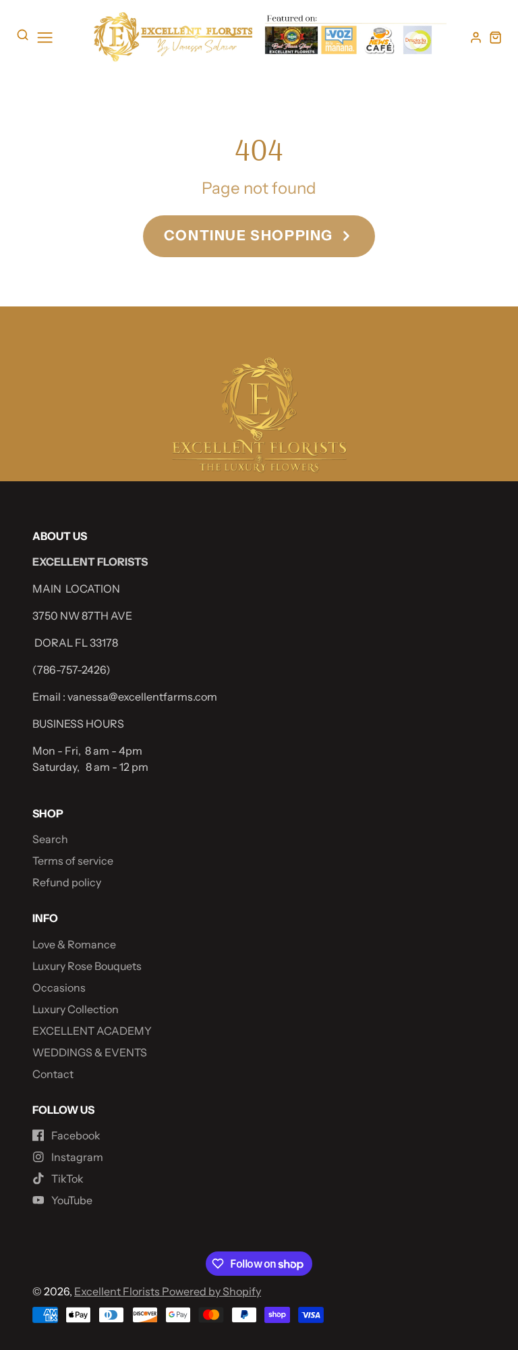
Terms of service (72, 860)
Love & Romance (74, 944)
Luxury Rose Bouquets (87, 966)
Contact (53, 1074)
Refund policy (66, 882)
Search (50, 839)
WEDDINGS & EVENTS (89, 1052)
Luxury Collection (75, 1009)
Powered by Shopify (211, 1291)
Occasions (59, 987)
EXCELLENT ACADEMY (92, 1030)
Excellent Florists (118, 1291)
